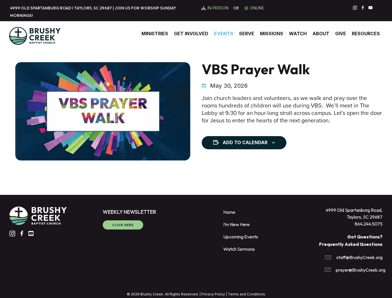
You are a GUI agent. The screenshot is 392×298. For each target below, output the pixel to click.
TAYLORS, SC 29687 (93, 8)
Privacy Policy (213, 294)
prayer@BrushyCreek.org (360, 270)
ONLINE (257, 7)
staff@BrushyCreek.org (359, 257)
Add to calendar (245, 142)
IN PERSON (218, 7)
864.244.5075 (369, 224)
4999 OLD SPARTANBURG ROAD (40, 8)
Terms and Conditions (246, 294)
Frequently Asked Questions (351, 244)
